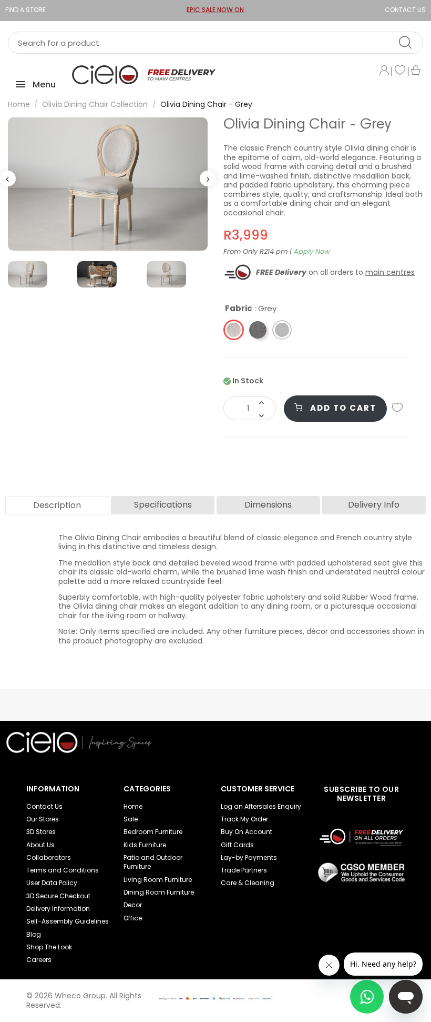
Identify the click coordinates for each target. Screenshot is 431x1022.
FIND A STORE (25, 9)
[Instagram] (352, 738)
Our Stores (42, 819)
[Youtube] (300, 738)
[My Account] (384, 71)
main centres (390, 272)
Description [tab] (57, 505)
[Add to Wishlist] (397, 408)
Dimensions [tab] (268, 505)
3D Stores (41, 831)
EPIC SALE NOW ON (215, 9)
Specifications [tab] (163, 505)
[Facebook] (317, 738)
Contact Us (44, 806)
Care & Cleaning (247, 882)
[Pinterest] (334, 738)
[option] (108, 184)
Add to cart (341, 407)
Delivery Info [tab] (373, 505)
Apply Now (312, 251)
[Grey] (282, 330)
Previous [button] (8, 178)
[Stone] (233, 330)
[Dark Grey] (257, 330)
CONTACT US (405, 9)
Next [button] (208, 178)
